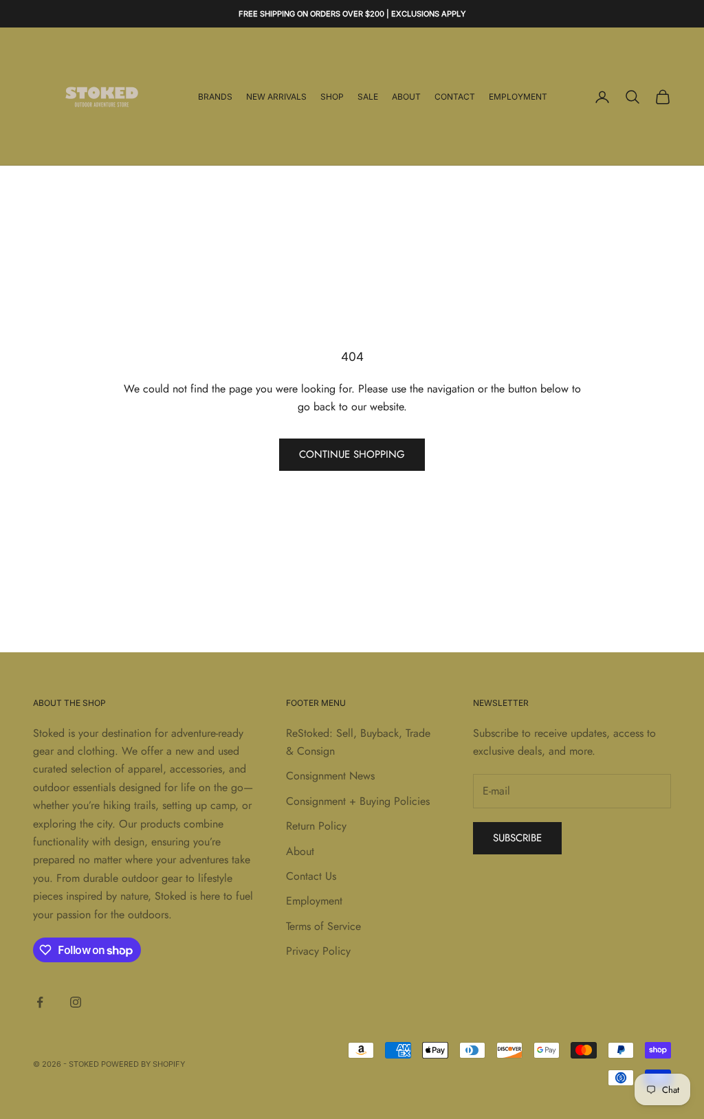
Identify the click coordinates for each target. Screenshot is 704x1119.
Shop (332, 96)
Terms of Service (323, 926)
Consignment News (330, 776)
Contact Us (311, 876)
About (406, 96)
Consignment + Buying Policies (358, 801)
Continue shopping (352, 454)
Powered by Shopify (143, 1064)
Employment (518, 96)
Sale (368, 96)
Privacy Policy (318, 951)
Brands (215, 96)
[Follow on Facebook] (40, 1002)
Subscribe (517, 837)
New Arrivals (276, 96)
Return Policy (316, 826)
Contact (454, 96)
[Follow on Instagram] (75, 1002)
